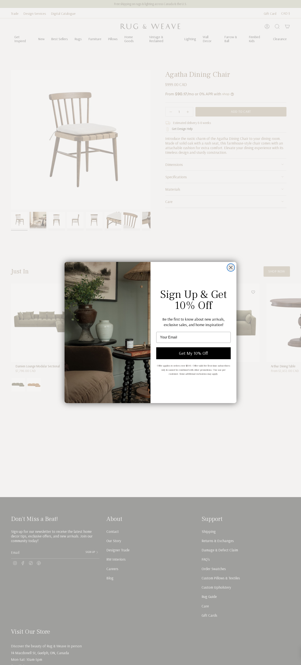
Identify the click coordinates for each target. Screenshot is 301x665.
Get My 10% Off (193, 353)
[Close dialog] (231, 267)
